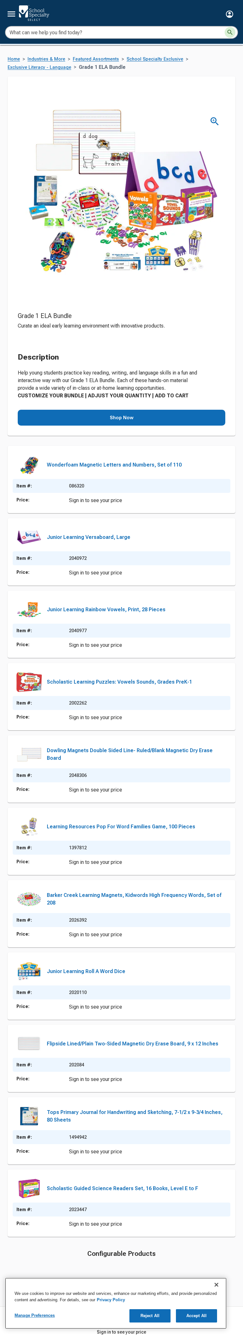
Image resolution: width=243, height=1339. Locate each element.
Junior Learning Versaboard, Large (88, 537)
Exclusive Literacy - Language (39, 67)
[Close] (216, 1285)
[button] (229, 14)
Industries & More (46, 59)
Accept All (196, 1315)
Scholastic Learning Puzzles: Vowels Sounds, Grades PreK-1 (119, 682)
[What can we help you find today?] (230, 32)
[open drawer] (11, 14)
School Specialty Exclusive (155, 59)
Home (14, 59)
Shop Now (122, 418)
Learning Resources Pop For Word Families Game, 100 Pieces (121, 827)
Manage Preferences (35, 1315)
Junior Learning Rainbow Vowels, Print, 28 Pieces (106, 610)
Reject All (149, 1315)
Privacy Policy (111, 1299)
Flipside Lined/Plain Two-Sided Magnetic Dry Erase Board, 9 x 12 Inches (132, 1044)
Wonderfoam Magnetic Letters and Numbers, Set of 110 (114, 465)
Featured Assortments (96, 59)
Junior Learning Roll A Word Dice (86, 971)
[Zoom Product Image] (214, 121)
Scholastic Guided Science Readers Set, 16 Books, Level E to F (122, 1188)
